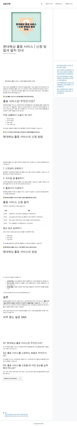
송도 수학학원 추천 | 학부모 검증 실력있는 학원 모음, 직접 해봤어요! (65, 91)
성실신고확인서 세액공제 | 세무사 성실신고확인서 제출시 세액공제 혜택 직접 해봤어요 (65, 72)
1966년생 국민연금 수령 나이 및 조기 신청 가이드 (16, 416)
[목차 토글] (19, 378)
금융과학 (7, 4)
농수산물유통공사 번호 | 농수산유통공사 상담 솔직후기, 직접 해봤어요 (65, 84)
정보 (6, 412)
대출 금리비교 (58, 3)
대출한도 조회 (68, 3)
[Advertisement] (26, 67)
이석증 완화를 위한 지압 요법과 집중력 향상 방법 (16, 414)
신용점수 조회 (48, 3)
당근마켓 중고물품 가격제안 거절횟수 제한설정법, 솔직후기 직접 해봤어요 (65, 78)
